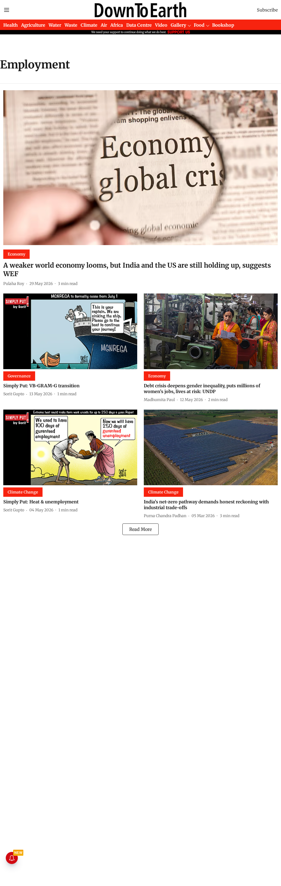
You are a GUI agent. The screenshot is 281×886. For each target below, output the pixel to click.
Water (55, 25)
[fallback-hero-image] (140, 167)
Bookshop (223, 25)
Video (161, 25)
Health (10, 25)
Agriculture (33, 25)
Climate (89, 25)
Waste (70, 25)
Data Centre (139, 25)
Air (104, 25)
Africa (116, 25)
